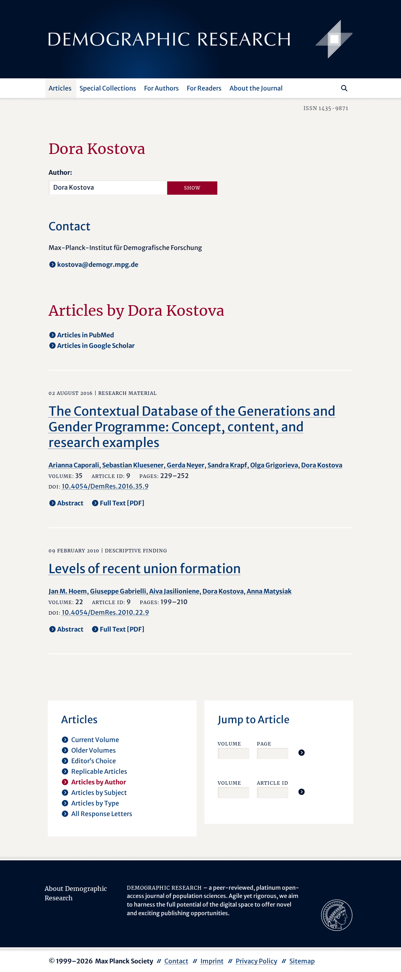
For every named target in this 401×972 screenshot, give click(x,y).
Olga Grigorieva (274, 465)
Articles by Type (95, 803)
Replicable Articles (99, 771)
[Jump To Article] (301, 753)
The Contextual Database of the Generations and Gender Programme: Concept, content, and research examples (192, 427)
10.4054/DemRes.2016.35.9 (105, 486)
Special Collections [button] (107, 88)
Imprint (212, 961)
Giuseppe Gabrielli (118, 591)
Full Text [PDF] (122, 503)
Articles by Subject (99, 792)
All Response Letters (101, 814)
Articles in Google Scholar (96, 345)
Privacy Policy (256, 961)
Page (264, 744)
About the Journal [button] (256, 88)
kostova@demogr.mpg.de (97, 264)
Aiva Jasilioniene (174, 591)
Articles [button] (60, 88)
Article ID (272, 783)
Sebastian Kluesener (133, 465)
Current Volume (95, 740)
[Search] (344, 88)
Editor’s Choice (93, 761)
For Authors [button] (161, 88)
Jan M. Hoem (68, 591)
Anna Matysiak (269, 591)
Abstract (70, 503)
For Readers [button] (204, 88)
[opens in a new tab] (336, 914)
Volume (229, 744)
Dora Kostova (321, 465)
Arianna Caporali (74, 465)
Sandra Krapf (227, 465)
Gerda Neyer (185, 465)
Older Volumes (93, 750)
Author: (60, 172)
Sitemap (302, 961)
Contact (176, 961)
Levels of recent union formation (145, 569)
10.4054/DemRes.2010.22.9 (105, 612)
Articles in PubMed (85, 335)
